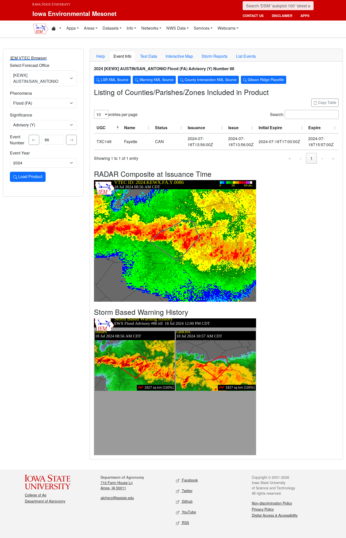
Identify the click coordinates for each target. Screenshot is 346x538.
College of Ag (35, 494)
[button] (56, 29)
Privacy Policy (263, 509)
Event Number (17, 140)
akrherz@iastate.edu (117, 497)
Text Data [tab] (148, 56)
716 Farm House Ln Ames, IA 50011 (117, 485)
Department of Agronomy (45, 501)
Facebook (189, 480)
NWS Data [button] (176, 28)
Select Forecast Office (29, 65)
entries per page (123, 114)
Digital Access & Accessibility (275, 515)
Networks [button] (149, 28)
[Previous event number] (34, 140)
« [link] (290, 158)
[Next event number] (71, 140)
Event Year (20, 153)
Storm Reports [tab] (214, 56)
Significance (21, 115)
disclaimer (282, 15)
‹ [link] (300, 158)
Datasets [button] (111, 28)
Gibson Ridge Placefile (265, 79)
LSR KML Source (114, 79)
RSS (185, 522)
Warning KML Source (156, 79)
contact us (253, 15)
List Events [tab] (246, 56)
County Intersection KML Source (210, 79)
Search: (277, 114)
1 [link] (311, 158)
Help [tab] (100, 56)
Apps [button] (71, 28)
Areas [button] (89, 28)
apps (305, 15)
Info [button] (130, 28)
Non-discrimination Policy (272, 503)
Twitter (187, 490)
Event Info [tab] (122, 56)
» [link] (333, 158)
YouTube (188, 511)
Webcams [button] (227, 28)
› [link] (322, 158)
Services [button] (201, 28)
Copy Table (326, 102)
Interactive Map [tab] (179, 56)
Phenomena (21, 93)
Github (187, 501)
